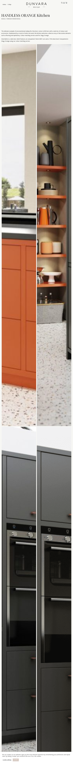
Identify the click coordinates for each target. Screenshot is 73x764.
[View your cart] (66, 3)
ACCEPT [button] (16, 760)
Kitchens (3, 19)
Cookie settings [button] (7, 760)
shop (9, 4)
